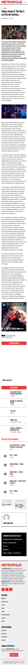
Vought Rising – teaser (17, 464)
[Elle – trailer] (5, 456)
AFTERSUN (8, 504)
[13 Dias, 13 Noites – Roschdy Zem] (5, 430)
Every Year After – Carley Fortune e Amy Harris (17, 446)
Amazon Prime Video (10, 335)
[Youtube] (10, 589)
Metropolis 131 (7, 380)
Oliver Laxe (13, 420)
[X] (6, 21)
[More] (16, 21)
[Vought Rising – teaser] (5, 465)
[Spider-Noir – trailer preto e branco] (5, 483)
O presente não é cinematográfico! (16, 393)
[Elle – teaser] (5, 492)
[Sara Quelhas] (6, 517)
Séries (12, 413)
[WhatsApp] (13, 21)
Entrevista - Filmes (16, 422)
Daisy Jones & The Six (7, 337)
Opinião (12, 396)
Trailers (12, 457)
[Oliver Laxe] (5, 421)
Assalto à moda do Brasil (16, 402)
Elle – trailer (13, 455)
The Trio (13, 411)
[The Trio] (5, 411)
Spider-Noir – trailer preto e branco (18, 482)
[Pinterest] (9, 21)
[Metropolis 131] (14, 362)
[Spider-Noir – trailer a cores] (5, 474)
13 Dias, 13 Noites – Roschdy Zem (16, 429)
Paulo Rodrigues (21, 663)
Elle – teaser (14, 491)
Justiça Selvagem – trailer (22, 506)
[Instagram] (7, 589)
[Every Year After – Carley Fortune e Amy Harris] (5, 447)
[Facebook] (2, 21)
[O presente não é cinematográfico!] (5, 393)
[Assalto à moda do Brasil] (5, 402)
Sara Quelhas (4, 18)
